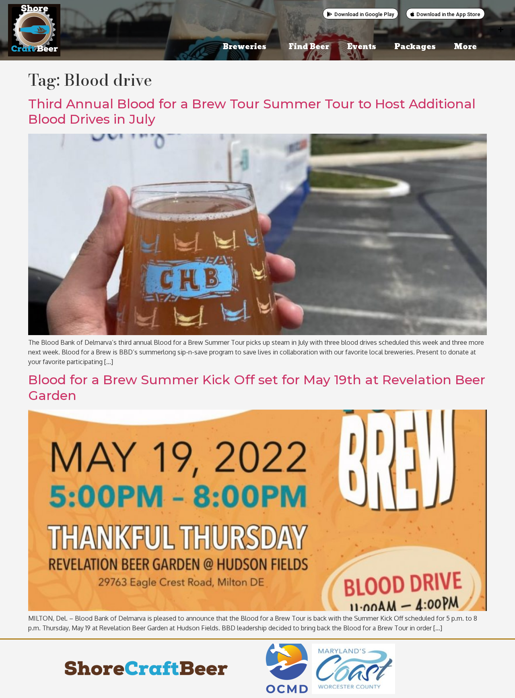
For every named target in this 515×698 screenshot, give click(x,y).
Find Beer (308, 47)
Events (361, 47)
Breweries (244, 47)
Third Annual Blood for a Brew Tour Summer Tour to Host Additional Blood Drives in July (252, 111)
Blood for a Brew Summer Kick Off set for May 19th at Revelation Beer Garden (256, 387)
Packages (415, 47)
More (465, 47)
